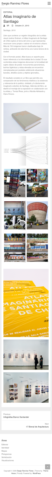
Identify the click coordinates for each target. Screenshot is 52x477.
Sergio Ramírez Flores (15, 3)
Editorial (8, 12)
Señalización (7, 457)
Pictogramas (6, 454)
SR (7, 25)
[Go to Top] (47, 466)
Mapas (4, 451)
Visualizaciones (8, 460)
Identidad (5, 447)
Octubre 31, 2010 (22, 25)
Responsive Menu (49, 3)
